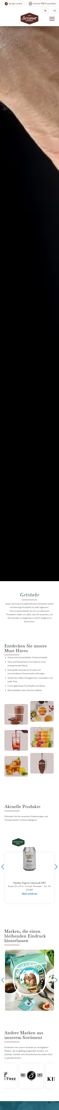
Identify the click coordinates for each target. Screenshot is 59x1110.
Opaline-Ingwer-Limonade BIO (29, 882)
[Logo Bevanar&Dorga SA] (29, 19)
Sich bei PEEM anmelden (44, 3)
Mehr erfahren (29, 893)
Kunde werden (15, 3)
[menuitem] (13, 4)
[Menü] (50, 19)
